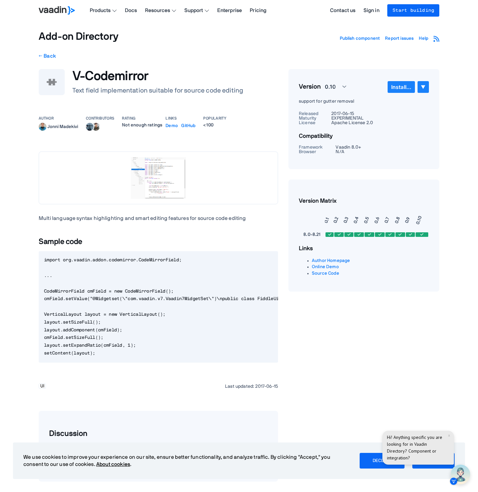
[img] (42, 126)
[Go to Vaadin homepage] (57, 10)
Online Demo (325, 267)
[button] (332, 87)
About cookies (113, 464)
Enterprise (229, 10)
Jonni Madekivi (62, 126)
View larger (158, 177)
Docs (131, 10)
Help (423, 38)
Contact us (343, 10)
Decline (382, 460)
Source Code (325, 273)
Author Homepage (331, 260)
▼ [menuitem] (423, 87)
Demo (172, 125)
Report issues (399, 38)
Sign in (371, 10)
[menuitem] (401, 87)
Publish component (360, 38)
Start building (413, 10)
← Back (47, 56)
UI (42, 386)
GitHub (188, 125)
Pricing (258, 10)
